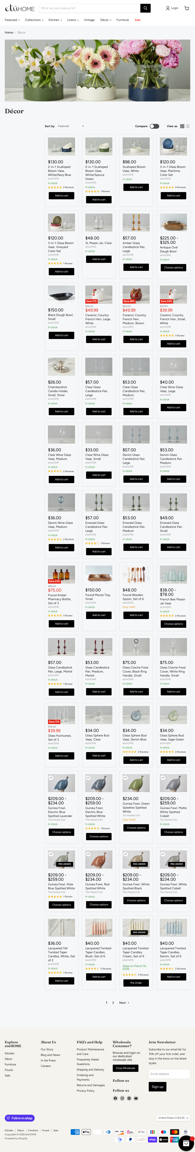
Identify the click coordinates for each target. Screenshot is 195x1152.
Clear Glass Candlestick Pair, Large (96, 391)
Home (9, 32)
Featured (11, 20)
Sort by (50, 126)
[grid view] (182, 126)
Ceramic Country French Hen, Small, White (173, 319)
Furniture (123, 20)
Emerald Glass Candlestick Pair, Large (96, 527)
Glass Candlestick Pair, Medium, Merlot (97, 671)
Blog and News (50, 1055)
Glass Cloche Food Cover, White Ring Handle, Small (172, 671)
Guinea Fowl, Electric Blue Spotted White (95, 812)
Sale (138, 20)
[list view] (187, 126)
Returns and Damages (91, 1085)
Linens (72, 20)
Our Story (47, 1049)
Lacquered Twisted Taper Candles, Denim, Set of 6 (173, 952)
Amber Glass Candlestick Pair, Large (134, 247)
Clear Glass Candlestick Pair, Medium (134, 391)
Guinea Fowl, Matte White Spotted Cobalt (173, 812)
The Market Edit (56, 819)
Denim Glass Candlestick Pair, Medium (171, 459)
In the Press (48, 1060)
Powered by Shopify (16, 1138)
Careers (46, 1066)
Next (123, 1002)
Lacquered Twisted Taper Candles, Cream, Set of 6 (136, 952)
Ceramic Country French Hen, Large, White (98, 319)
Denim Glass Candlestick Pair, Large (134, 459)
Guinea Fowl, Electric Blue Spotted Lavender (60, 812)
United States (171, 1117)
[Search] (145, 8)
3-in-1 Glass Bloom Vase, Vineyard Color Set (61, 247)
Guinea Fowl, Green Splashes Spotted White (136, 807)
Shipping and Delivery (90, 1069)
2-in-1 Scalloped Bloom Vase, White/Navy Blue (59, 171)
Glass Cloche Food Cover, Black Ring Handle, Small (135, 671)
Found (9, 1070)
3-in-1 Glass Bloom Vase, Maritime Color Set (173, 171)
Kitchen (54, 20)
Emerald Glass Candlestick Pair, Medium (134, 527)
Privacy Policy (85, 1090)
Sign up (157, 1087)
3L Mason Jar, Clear (98, 243)
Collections (33, 20)
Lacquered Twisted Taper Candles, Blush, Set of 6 (98, 952)
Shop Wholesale (125, 1068)
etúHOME (53, 178)
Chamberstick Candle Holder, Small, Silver (58, 391)
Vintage (89, 20)
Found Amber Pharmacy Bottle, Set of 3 (59, 599)
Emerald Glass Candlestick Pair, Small (171, 527)
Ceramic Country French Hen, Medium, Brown (134, 319)
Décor (104, 20)
